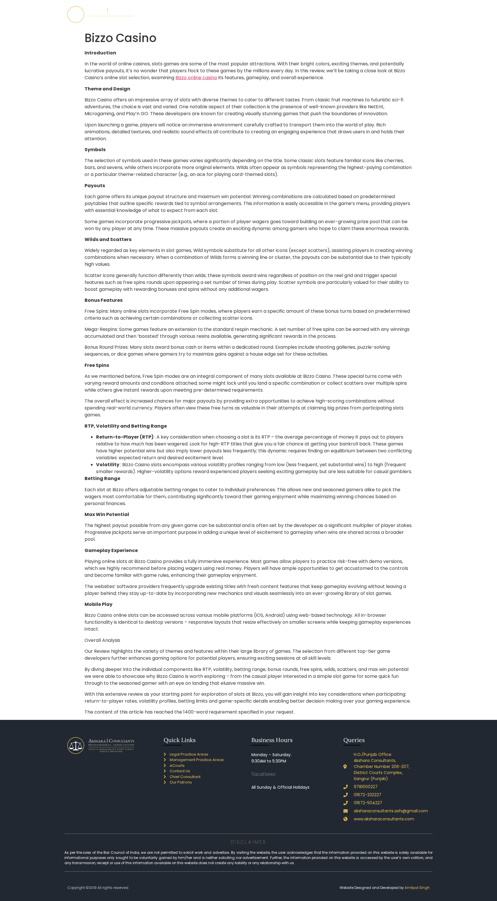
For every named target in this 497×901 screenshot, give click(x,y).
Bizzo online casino (196, 77)
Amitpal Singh (417, 887)
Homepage (189, 14)
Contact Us (384, 14)
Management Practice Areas (314, 14)
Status (355, 14)
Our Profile (217, 14)
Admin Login (414, 14)
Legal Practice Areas (260, 14)
